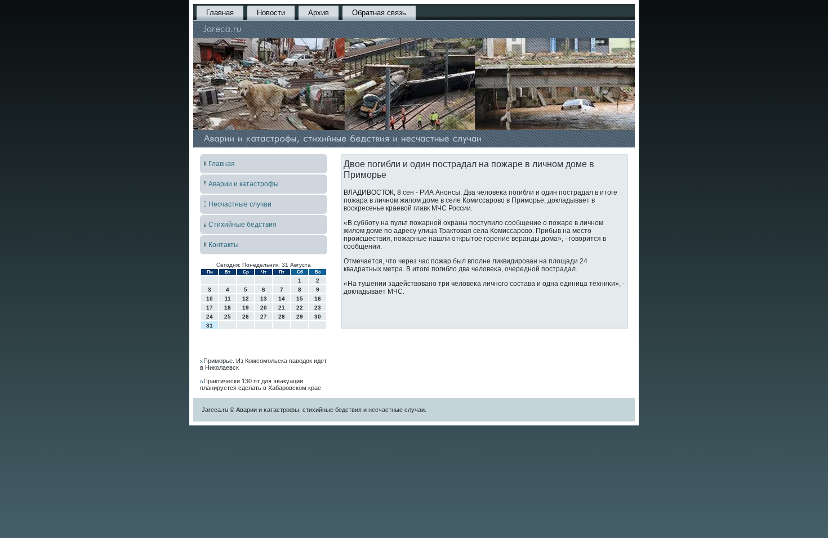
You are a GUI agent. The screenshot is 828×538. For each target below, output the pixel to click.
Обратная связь (379, 12)
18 (227, 307)
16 (317, 298)
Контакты (223, 245)
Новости (271, 12)
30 (317, 316)
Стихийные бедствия (242, 224)
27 (263, 316)
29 (299, 316)
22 (299, 307)
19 (245, 307)
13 (263, 298)
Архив (318, 12)
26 (245, 316)
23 (317, 307)
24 (209, 316)
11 (228, 298)
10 (209, 298)
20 (263, 307)
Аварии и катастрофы (243, 184)
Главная (220, 12)
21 (281, 307)
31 (209, 325)
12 (245, 298)
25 (227, 316)
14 (281, 298)
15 (299, 298)
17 (209, 307)
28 (281, 316)
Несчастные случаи (239, 204)
